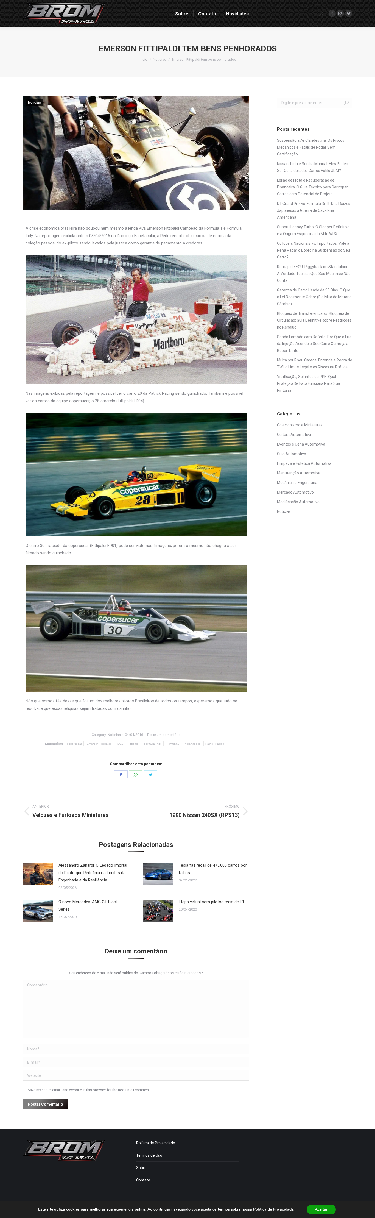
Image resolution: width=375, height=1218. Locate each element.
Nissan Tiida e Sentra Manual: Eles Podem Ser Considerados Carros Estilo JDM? (313, 167)
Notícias (159, 59)
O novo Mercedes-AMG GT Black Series (88, 905)
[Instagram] (340, 13)
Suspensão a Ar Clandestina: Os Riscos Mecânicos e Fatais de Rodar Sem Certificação (310, 147)
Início (143, 59)
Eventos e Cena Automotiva (301, 444)
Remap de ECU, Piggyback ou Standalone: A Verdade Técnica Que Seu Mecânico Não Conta (314, 274)
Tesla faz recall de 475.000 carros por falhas (213, 869)
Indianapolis (192, 743)
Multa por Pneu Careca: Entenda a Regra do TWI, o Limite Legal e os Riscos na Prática (314, 363)
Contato (143, 1180)
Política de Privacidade (155, 1143)
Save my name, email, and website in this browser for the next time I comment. (89, 1090)
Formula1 (173, 743)
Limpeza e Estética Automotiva (304, 463)
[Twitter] (348, 13)
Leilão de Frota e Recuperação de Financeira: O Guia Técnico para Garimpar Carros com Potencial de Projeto (312, 187)
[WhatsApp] (135, 774)
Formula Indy (153, 743)
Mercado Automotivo (295, 492)
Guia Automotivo (291, 454)
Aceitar (321, 1209)
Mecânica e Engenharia (297, 482)
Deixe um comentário (164, 735)
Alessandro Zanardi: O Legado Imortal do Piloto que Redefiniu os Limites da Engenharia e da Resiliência (92, 873)
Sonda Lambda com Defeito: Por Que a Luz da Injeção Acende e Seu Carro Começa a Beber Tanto (314, 344)
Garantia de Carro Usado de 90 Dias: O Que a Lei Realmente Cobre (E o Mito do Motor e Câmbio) (314, 297)
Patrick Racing (215, 743)
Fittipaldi (133, 743)
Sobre (141, 1168)
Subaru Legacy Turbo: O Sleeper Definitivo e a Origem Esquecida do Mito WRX (313, 230)
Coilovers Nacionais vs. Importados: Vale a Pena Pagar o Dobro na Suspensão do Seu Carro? (313, 250)
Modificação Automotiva (298, 502)
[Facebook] (332, 13)
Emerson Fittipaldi (99, 743)
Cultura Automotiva (294, 434)
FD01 (119, 743)
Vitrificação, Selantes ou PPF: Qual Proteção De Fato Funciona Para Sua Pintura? (308, 383)
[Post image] (38, 874)
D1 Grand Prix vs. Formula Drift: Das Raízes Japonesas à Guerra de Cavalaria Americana (313, 210)
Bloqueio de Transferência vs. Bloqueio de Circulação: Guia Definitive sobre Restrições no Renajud (314, 320)
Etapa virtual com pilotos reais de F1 (211, 901)
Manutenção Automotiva (298, 473)
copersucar (74, 743)
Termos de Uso (149, 1155)
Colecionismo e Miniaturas (300, 425)
